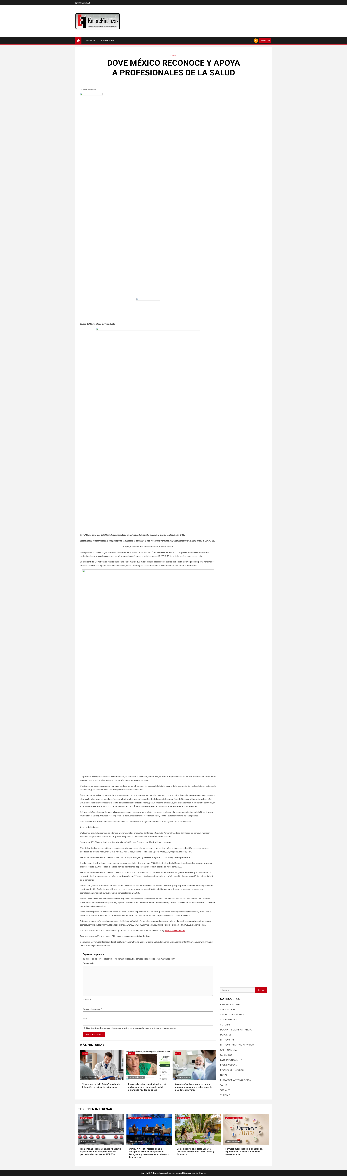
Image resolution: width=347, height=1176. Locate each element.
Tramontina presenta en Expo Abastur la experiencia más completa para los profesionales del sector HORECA (100, 1152)
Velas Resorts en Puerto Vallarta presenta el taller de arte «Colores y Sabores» (195, 1152)
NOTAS (223, 1075)
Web (85, 1018)
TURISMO (225, 1095)
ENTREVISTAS (227, 1039)
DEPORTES (225, 1034)
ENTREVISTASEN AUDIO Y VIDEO (237, 1044)
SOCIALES (225, 1090)
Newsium (187, 1173)
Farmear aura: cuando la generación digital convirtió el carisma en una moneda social (244, 1152)
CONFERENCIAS (228, 1019)
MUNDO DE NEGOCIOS (232, 1070)
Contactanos (107, 40)
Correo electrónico (92, 1009)
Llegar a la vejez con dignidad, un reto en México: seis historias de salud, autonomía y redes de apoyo (147, 1087)
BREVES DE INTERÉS (230, 1004)
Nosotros (90, 40)
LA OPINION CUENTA (231, 1059)
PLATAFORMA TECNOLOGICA (235, 1080)
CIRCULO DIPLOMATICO (232, 1014)
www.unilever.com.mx (175, 930)
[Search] (250, 40)
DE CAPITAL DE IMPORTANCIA (236, 1029)
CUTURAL (225, 1024)
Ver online (265, 40)
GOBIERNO (226, 1054)
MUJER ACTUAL (228, 1065)
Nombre (87, 999)
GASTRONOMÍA (228, 1049)
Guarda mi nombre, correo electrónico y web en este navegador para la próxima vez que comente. (131, 1028)
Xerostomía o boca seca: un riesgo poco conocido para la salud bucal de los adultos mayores (193, 1087)
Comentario (89, 963)
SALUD (173, 56)
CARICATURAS (227, 1009)
